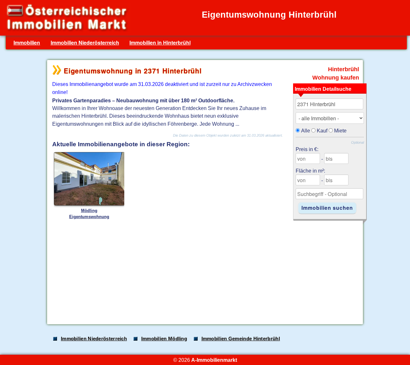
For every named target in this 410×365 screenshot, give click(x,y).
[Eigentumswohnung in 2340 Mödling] (89, 204)
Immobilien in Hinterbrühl (160, 42)
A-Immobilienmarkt (214, 360)
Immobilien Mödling (164, 338)
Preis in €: (307, 149)
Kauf (322, 130)
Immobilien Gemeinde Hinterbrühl (240, 338)
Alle (305, 130)
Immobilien (26, 42)
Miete (340, 130)
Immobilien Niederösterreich (85, 42)
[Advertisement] (204, 269)
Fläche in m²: (310, 171)
